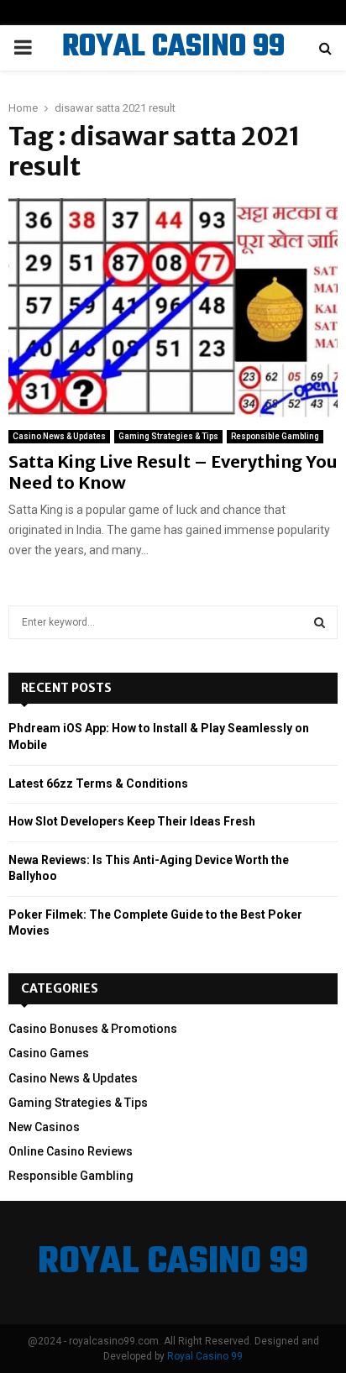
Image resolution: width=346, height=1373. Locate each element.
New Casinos (44, 1127)
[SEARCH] (319, 622)
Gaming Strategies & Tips (168, 436)
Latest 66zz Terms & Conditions (98, 783)
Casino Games (48, 1053)
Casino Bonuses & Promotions (92, 1028)
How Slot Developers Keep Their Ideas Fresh (131, 821)
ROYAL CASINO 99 (173, 48)
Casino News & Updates (59, 436)
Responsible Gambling (275, 436)
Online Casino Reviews (70, 1151)
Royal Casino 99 (205, 1356)
